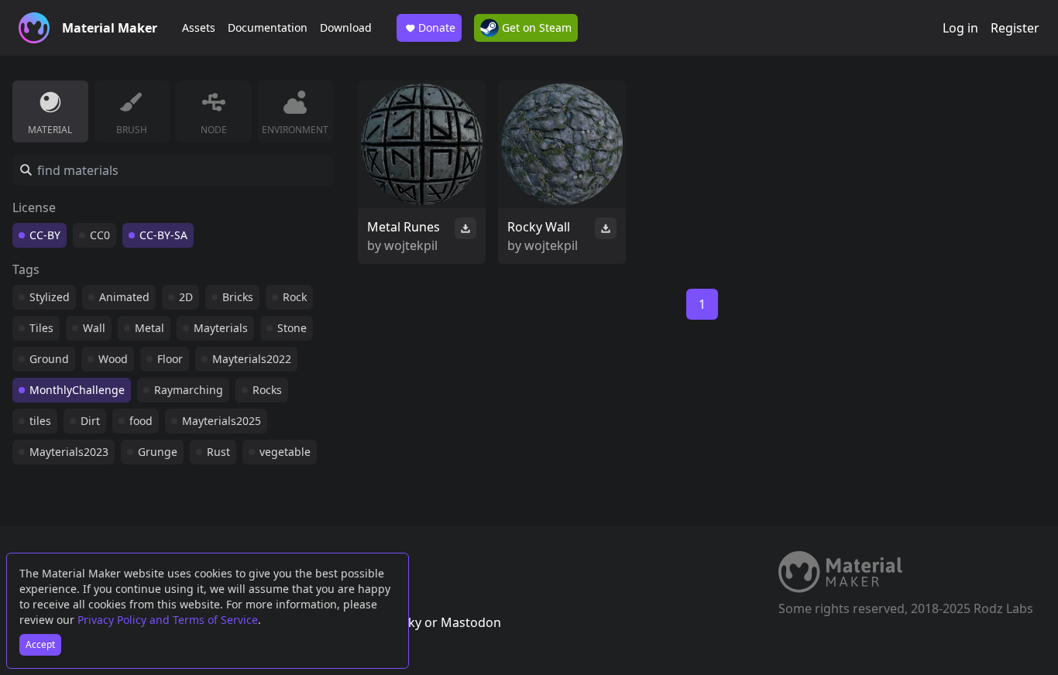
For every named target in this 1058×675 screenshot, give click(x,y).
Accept (40, 644)
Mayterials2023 (68, 451)
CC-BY (44, 235)
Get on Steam (535, 27)
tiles (40, 420)
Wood (113, 358)
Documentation (267, 27)
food (141, 420)
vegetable (285, 451)
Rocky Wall (538, 226)
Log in (960, 27)
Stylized (49, 297)
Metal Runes (403, 226)
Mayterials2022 (251, 358)
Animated (124, 297)
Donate (436, 27)
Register (1015, 27)
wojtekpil (411, 245)
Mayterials (221, 327)
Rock (295, 297)
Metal (149, 327)
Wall (94, 327)
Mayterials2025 (221, 420)
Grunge (157, 451)
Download (346, 27)
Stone (292, 327)
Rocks (267, 389)
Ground (49, 358)
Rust (218, 451)
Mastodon (471, 622)
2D (186, 297)
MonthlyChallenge (77, 389)
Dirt (90, 420)
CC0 (100, 235)
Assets (198, 27)
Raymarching (188, 389)
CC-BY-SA (163, 235)
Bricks (237, 297)
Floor (170, 358)
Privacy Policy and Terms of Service (167, 619)
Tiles (41, 327)
